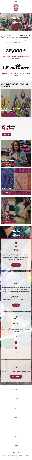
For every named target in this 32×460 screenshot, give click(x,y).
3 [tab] (17, 27)
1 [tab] (14, 27)
